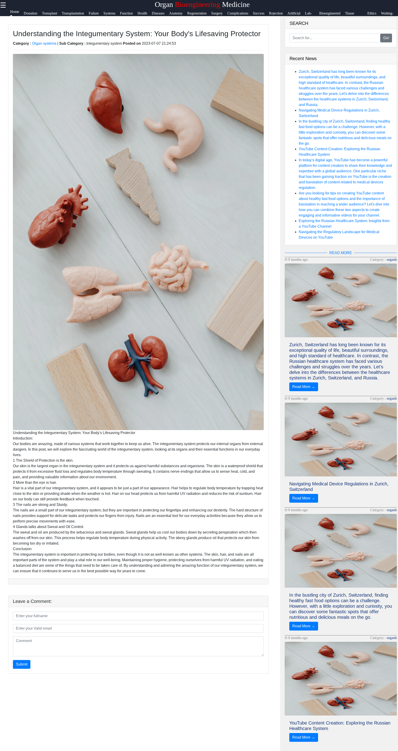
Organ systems (44, 43)
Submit (21, 664)
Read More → (303, 387)
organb (392, 259)
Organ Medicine (202, 4)
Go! (386, 38)
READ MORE (340, 253)
